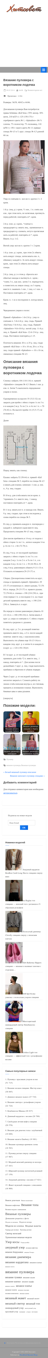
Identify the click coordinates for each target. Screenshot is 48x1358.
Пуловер (10, 759)
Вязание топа (29, 1205)
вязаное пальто (10, 1286)
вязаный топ (33, 1303)
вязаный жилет (33, 1298)
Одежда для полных (12, 1230)
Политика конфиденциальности (28, 1343)
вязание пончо (10, 1267)
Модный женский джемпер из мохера (25, 1162)
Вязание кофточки (12, 1205)
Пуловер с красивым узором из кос (22, 1079)
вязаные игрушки (23, 1290)
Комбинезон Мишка (16, 1111)
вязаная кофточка (32, 1248)
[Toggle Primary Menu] (44, 70)
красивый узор (11, 1311)
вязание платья (36, 1262)
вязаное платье (24, 1285)
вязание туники (13, 1277)
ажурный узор (15, 1247)
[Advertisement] (24, 38)
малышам (22, 1312)
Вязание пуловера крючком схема (23, 1144)
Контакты (11, 1343)
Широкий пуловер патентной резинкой (25, 1170)
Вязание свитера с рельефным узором (24, 1102)
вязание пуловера (13, 765)
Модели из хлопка (14, 1225)
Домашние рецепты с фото (17, 1218)
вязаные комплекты (12, 1293)
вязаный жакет (15, 1298)
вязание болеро (29, 1252)
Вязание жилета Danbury (18, 1139)
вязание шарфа (28, 1281)
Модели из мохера (25, 1222)
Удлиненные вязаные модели (18, 1237)
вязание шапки (13, 1281)
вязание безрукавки (14, 1252)
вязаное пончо (11, 1290)
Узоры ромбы (25, 1242)
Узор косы (12, 1242)
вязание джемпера (18, 1257)
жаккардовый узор (14, 1307)
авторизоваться (10, 792)
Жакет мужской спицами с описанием (25, 1185)
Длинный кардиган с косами (19, 1116)
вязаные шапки (24, 1293)
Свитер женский (13, 1233)
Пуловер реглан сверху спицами (22, 1153)
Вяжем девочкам (12, 1200)
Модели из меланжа (11, 1222)
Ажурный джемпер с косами (21, 1179)
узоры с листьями (32, 1312)
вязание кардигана (17, 1262)
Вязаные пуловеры (28, 765)
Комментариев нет (35, 90)
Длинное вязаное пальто (17, 1096)
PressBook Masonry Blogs (29, 1355)
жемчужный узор (30, 1308)
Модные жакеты (33, 1225)
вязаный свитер (15, 1303)
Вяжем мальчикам (27, 1200)
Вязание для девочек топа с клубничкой (24, 1130)
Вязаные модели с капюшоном (15, 1209)
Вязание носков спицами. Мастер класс (24, 1088)
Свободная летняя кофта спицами (22, 1121)
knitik (21, 90)
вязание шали (29, 1277)
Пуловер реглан (25, 1230)
